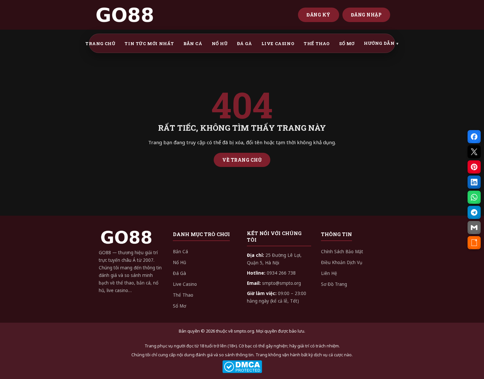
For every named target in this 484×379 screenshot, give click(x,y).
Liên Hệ (329, 273)
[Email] (474, 227)
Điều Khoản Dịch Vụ (341, 262)
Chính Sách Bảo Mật (342, 252)
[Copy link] (474, 242)
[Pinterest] (474, 167)
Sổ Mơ (179, 306)
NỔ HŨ (220, 43)
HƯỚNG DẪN (379, 43)
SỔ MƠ (347, 43)
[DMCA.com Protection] (242, 366)
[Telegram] (474, 212)
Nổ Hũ (179, 262)
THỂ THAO (317, 43)
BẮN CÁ (192, 43)
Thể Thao (183, 295)
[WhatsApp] (474, 197)
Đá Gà (179, 273)
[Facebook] (474, 136)
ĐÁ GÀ (244, 43)
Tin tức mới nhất (149, 43)
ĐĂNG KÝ (319, 15)
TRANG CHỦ (100, 43)
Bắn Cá (180, 252)
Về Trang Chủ (242, 160)
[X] (474, 151)
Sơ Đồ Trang (334, 284)
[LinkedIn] (474, 182)
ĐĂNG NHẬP (366, 15)
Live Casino (185, 284)
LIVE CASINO (278, 43)
